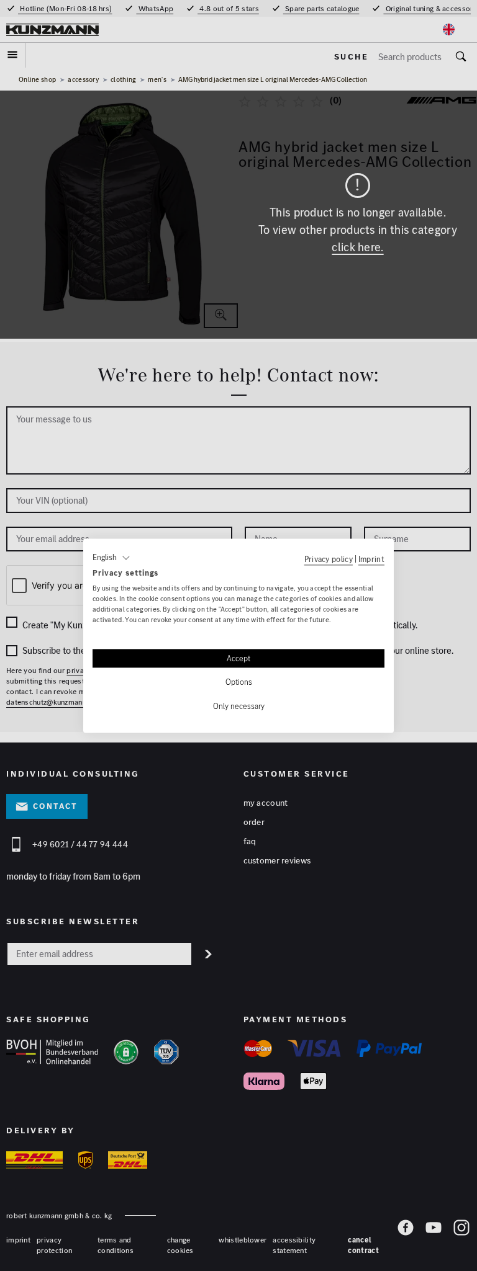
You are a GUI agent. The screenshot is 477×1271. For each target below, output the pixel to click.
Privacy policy (328, 558)
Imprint (371, 558)
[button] (111, 557)
